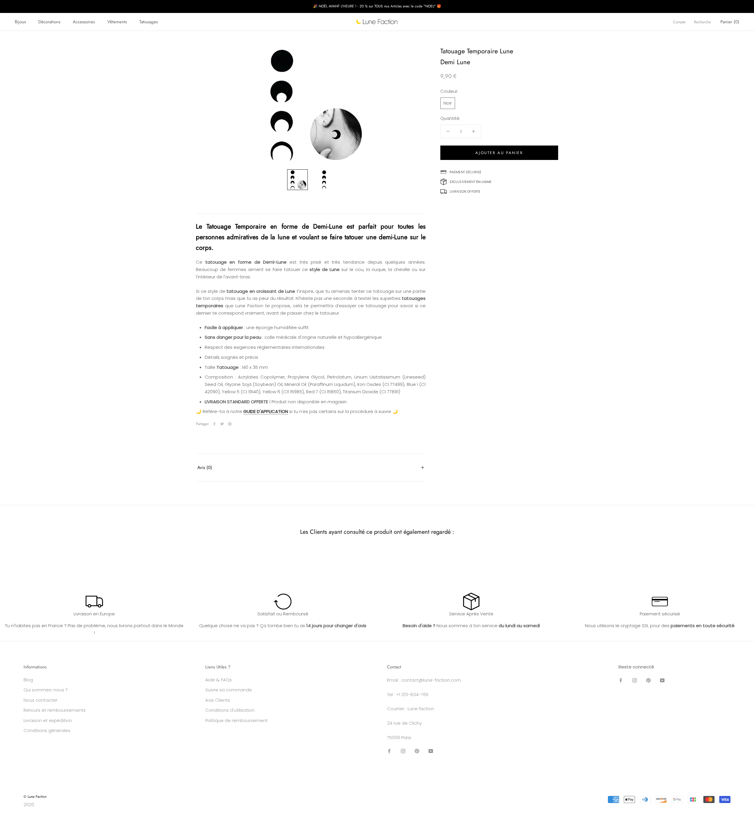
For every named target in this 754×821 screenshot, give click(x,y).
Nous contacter (40, 700)
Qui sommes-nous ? (46, 690)
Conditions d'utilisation (229, 710)
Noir (448, 103)
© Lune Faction (35, 796)
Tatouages (148, 22)
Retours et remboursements (55, 710)
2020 (29, 805)
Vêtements (117, 22)
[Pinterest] (230, 424)
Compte (679, 22)
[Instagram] (403, 751)
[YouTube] (431, 751)
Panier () (729, 22)
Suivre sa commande (228, 690)
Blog (28, 680)
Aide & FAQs (218, 680)
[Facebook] (214, 424)
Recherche (702, 22)
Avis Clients (217, 700)
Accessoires (84, 22)
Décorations (49, 22)
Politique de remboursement (236, 720)
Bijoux (20, 22)
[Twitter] (222, 424)
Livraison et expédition (48, 720)
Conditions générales (47, 730)
